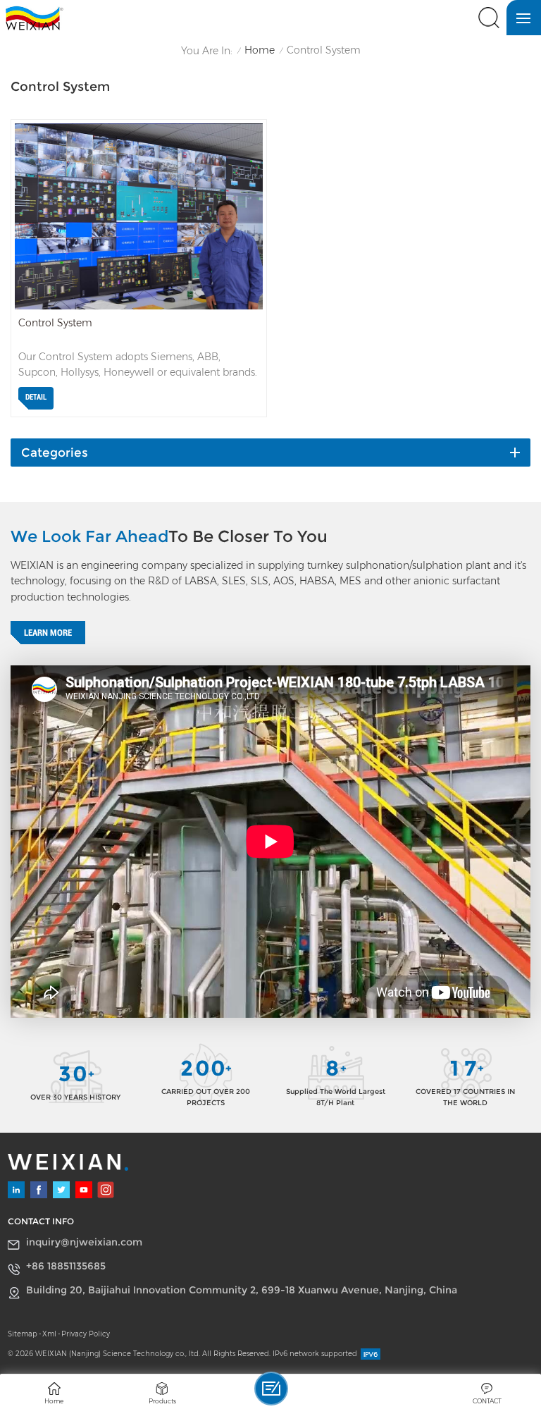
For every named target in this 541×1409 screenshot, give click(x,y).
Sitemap (22, 1334)
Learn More (48, 632)
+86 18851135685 (66, 1266)
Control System (55, 322)
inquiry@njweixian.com (84, 1242)
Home (259, 50)
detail (35, 397)
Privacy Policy (85, 1334)
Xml (49, 1334)
